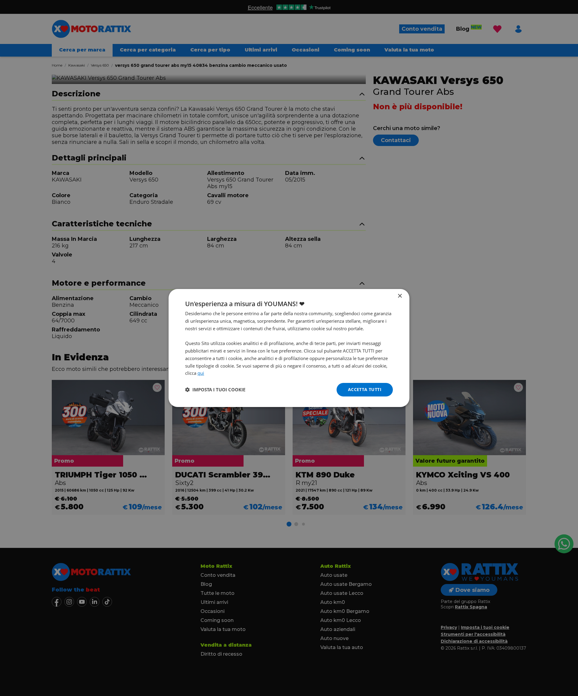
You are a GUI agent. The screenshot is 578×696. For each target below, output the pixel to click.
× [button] (399, 296)
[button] (215, 390)
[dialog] (289, 348)
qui (200, 373)
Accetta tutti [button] (364, 389)
